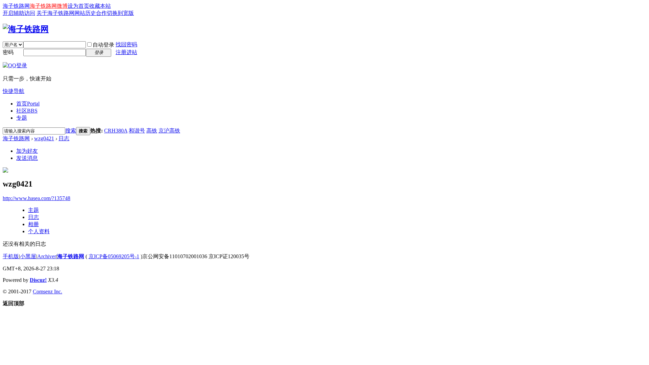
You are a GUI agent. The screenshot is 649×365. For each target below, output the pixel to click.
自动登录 (103, 45)
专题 (21, 118)
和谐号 (137, 130)
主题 (33, 210)
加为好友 (27, 151)
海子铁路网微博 (49, 6)
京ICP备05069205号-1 (114, 256)
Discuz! (38, 280)
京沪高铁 (169, 130)
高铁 (151, 130)
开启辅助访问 (19, 13)
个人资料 (39, 231)
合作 (101, 13)
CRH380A (115, 130)
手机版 (11, 256)
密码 (8, 52)
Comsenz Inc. (47, 291)
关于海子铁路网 (55, 13)
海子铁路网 (16, 6)
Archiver (46, 256)
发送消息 (27, 158)
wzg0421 (44, 138)
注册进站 (126, 52)
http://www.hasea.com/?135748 (36, 198)
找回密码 (126, 44)
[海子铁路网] (26, 29)
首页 (28, 103)
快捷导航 (13, 91)
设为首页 (78, 6)
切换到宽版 (120, 13)
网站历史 (85, 13)
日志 (63, 138)
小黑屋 (28, 256)
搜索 (70, 130)
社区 (27, 111)
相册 (33, 224)
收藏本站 (100, 6)
